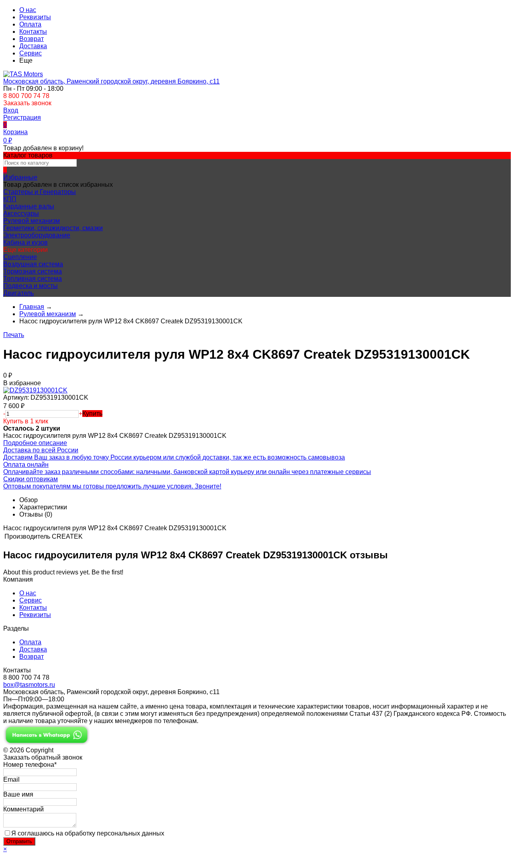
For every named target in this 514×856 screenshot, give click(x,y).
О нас (27, 9)
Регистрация (22, 117)
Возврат (31, 38)
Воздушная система (33, 264)
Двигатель (18, 293)
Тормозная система (32, 271)
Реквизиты (35, 17)
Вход (10, 110)
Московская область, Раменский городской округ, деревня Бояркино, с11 (111, 81)
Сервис (30, 53)
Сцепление (20, 256)
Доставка (33, 46)
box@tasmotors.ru (29, 684)
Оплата (30, 24)
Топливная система (32, 278)
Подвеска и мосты (30, 285)
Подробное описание (35, 442)
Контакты (33, 31)
